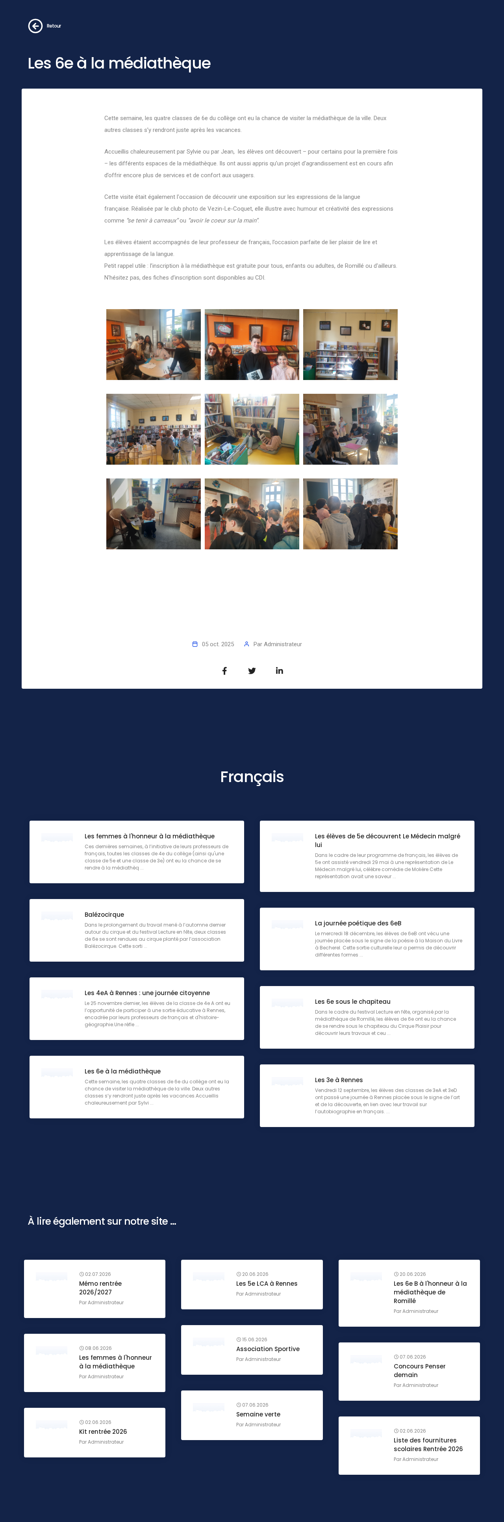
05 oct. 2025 (218, 644)
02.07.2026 (97, 1274)
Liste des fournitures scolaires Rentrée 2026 (428, 1444)
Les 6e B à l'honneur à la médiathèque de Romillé (430, 1292)
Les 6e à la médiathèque (123, 1071)
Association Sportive (268, 1349)
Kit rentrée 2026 (103, 1431)
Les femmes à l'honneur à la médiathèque (150, 836)
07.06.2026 (412, 1357)
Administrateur (283, 644)
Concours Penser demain (420, 1370)
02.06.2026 (97, 1422)
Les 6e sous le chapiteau (353, 1001)
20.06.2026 (255, 1274)
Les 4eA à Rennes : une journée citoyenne (147, 993)
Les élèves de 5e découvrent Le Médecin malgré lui (387, 840)
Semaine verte (258, 1414)
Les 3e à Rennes (339, 1080)
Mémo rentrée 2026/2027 (100, 1287)
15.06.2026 (254, 1340)
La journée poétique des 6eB (358, 923)
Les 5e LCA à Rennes (267, 1283)
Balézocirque (104, 914)
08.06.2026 (98, 1348)
